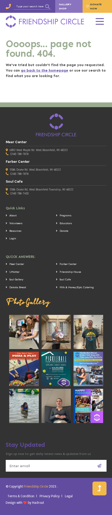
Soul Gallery (16, 279)
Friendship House (70, 272)
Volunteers (15, 223)
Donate (64, 231)
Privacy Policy (50, 496)
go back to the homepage (44, 70)
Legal (69, 496)
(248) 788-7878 (19, 154)
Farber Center (68, 264)
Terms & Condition (21, 496)
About (13, 215)
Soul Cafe (65, 279)
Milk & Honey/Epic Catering (77, 287)
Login (12, 238)
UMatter (14, 272)
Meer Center (16, 264)
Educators (66, 223)
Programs (65, 215)
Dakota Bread (17, 287)
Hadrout (38, 503)
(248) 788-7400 (19, 193)
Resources (15, 231)
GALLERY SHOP (65, 6)
